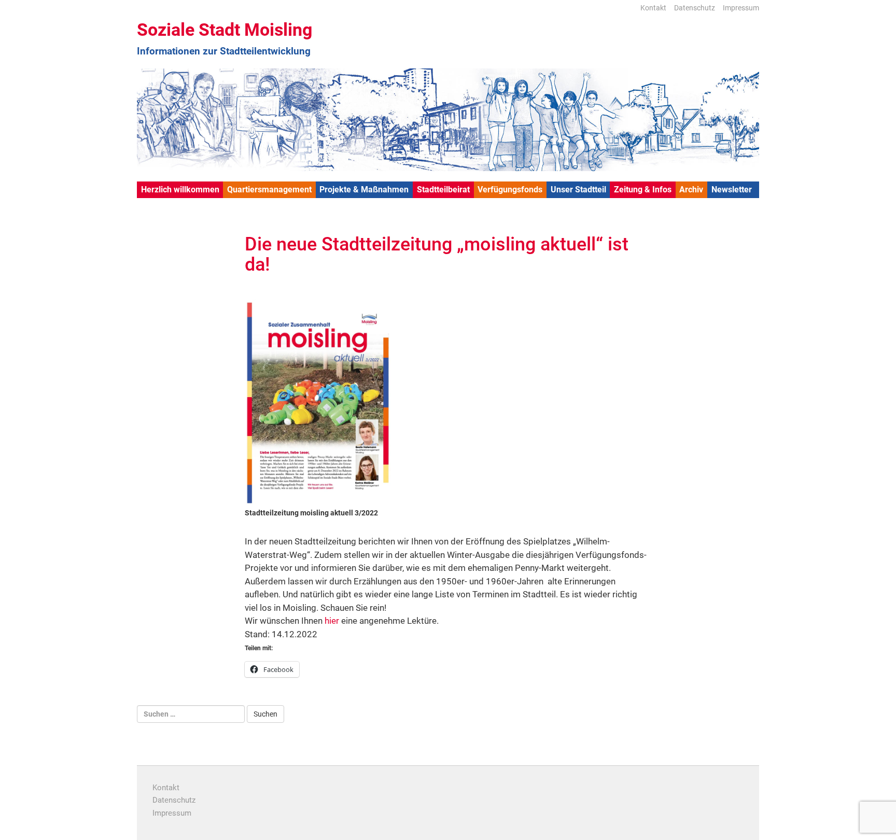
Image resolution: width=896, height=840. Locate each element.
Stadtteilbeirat (443, 189)
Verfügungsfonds (510, 189)
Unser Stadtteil (578, 189)
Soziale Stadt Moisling (224, 29)
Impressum (741, 8)
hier (332, 620)
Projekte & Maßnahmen (364, 189)
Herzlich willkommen (180, 189)
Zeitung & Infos (642, 189)
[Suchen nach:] (191, 714)
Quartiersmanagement (269, 189)
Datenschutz (694, 8)
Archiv (691, 189)
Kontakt (653, 8)
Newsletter (731, 189)
